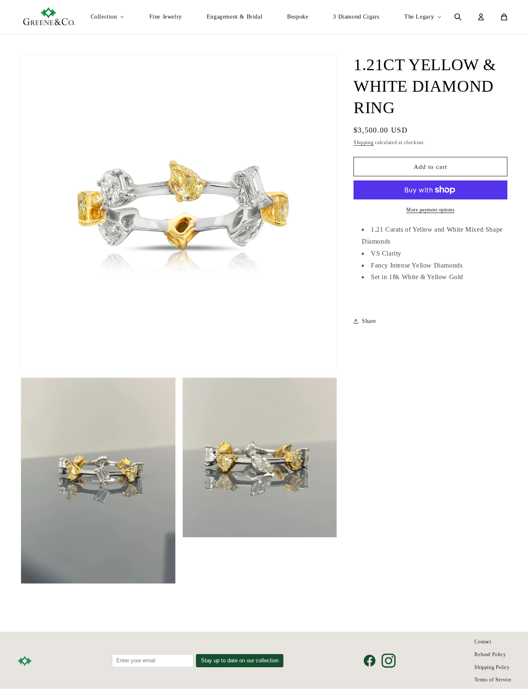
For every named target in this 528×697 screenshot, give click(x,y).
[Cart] (504, 16)
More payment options (430, 210)
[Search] (457, 16)
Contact (482, 642)
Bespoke (297, 17)
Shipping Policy (491, 667)
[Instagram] (389, 661)
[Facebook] (370, 661)
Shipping (364, 142)
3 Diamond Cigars (356, 17)
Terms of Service (493, 680)
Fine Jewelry (165, 17)
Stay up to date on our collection (239, 660)
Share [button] (369, 321)
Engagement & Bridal (234, 17)
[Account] (481, 16)
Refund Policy (490, 654)
